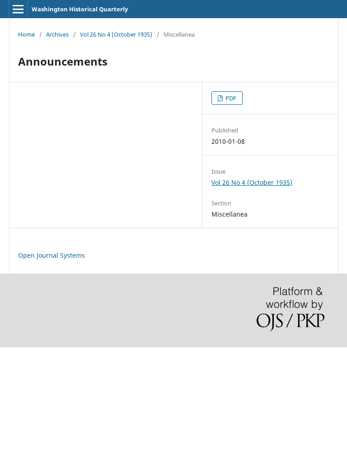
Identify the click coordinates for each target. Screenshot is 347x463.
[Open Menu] (18, 9)
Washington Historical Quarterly (80, 9)
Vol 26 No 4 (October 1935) (116, 34)
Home (26, 34)
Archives (57, 34)
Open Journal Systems (51, 255)
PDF (230, 98)
